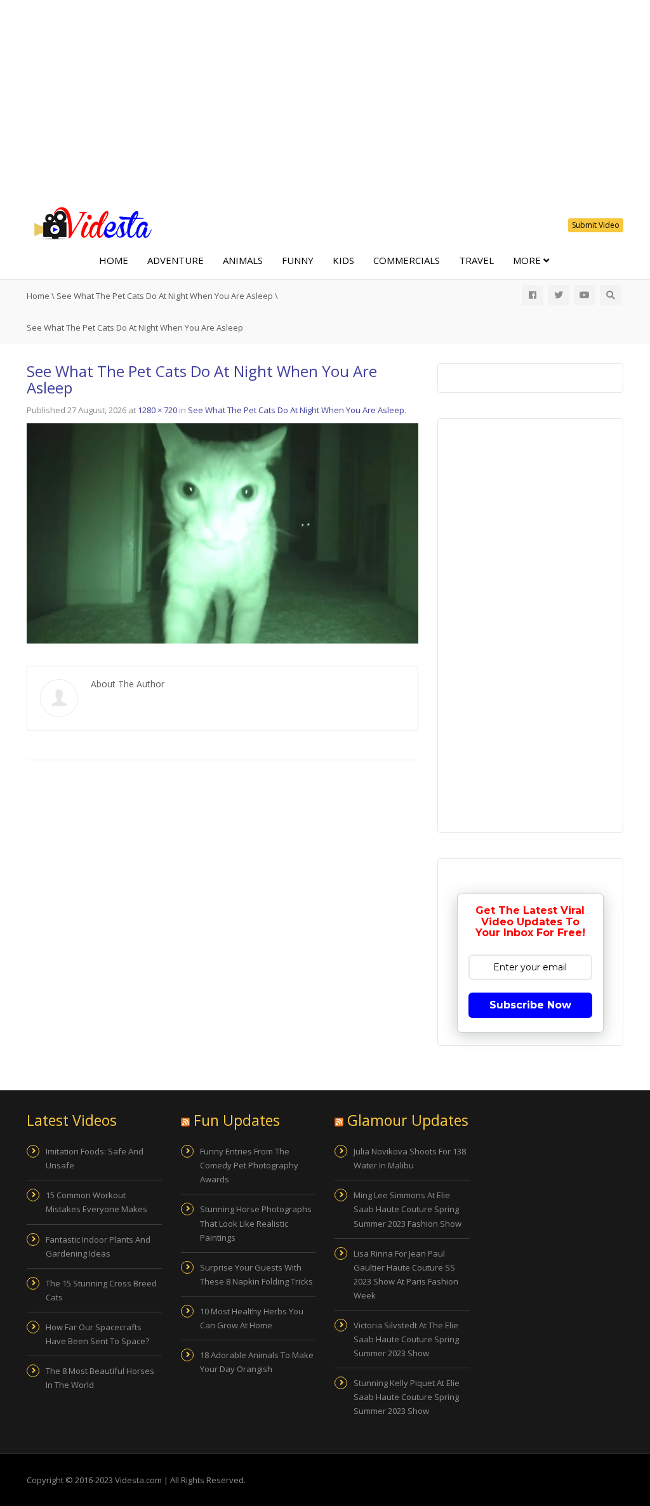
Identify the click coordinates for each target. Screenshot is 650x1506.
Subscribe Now (530, 1005)
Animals (243, 260)
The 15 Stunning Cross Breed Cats (101, 1290)
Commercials (406, 260)
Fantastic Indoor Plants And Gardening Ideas (98, 1246)
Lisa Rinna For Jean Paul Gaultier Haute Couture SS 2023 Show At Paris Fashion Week (406, 1274)
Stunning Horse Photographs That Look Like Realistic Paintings (256, 1223)
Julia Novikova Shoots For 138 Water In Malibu (410, 1158)
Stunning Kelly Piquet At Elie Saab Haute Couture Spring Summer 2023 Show (407, 1397)
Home (113, 260)
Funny (298, 260)
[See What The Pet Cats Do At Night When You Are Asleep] (222, 532)
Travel (476, 260)
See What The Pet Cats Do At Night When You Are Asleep (164, 295)
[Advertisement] (325, 101)
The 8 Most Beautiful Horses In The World (100, 1377)
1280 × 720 (157, 410)
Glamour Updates (407, 1120)
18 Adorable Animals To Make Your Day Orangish (257, 1362)
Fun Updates (237, 1120)
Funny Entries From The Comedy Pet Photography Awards (249, 1165)
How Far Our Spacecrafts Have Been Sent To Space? (97, 1334)
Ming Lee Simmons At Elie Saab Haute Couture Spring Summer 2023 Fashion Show (407, 1209)
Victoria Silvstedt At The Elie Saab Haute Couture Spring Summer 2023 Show (406, 1339)
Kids (343, 260)
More (528, 260)
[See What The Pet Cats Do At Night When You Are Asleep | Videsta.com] (90, 222)
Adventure (175, 260)
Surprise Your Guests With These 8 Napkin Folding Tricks (256, 1274)
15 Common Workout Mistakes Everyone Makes (96, 1202)
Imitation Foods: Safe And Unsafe (94, 1158)
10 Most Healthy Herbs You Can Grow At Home (251, 1318)
